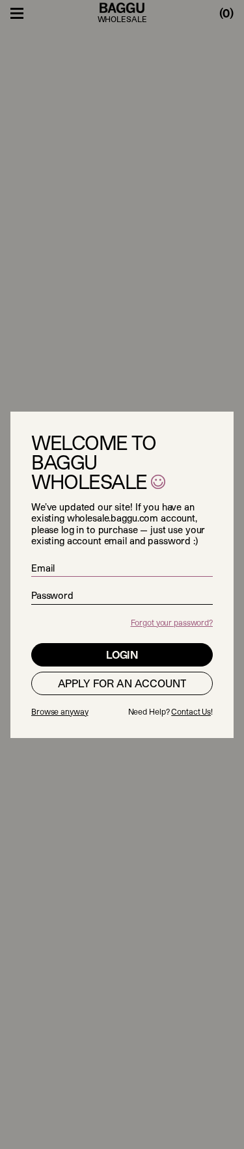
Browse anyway (59, 711)
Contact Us (191, 711)
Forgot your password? (172, 622)
